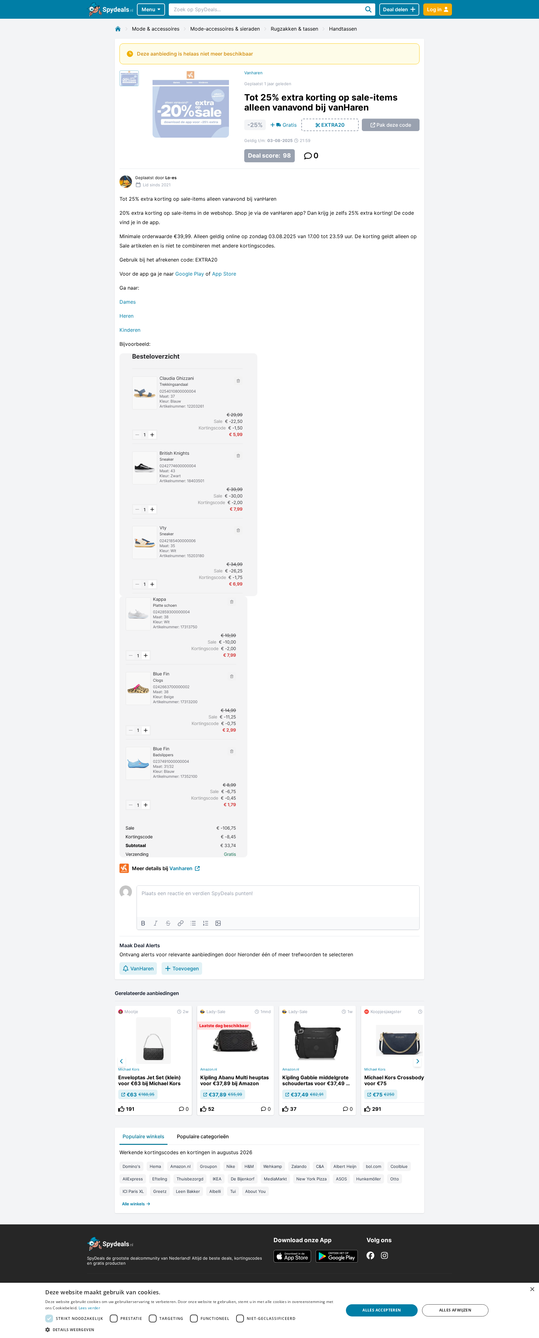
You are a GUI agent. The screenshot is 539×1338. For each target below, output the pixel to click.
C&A (320, 1166)
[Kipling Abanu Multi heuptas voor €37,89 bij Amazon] (235, 1060)
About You (255, 1191)
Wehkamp (272, 1166)
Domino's (131, 1166)
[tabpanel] (269, 1176)
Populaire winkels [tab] (143, 1136)
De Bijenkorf (243, 1178)
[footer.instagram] (384, 1255)
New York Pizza (311, 1178)
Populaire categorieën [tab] (203, 1136)
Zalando (299, 1166)
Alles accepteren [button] (381, 1310)
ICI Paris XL (133, 1191)
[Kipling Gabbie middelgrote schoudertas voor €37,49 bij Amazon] (317, 1060)
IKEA (217, 1178)
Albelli (215, 1191)
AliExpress (133, 1178)
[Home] (118, 29)
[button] (190, 1329)
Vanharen (253, 73)
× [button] (532, 1289)
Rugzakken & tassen (294, 29)
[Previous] (121, 1061)
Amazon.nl (208, 1069)
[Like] (121, 1109)
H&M (249, 1166)
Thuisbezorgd (190, 1178)
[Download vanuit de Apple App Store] (292, 1256)
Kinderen (129, 330)
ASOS (341, 1178)
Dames (127, 302)
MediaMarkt (275, 1178)
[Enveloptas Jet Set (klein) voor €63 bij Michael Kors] (153, 1060)
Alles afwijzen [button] (455, 1310)
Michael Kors (128, 1069)
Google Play (189, 274)
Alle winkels (133, 1203)
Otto (394, 1178)
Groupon (208, 1166)
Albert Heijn (345, 1166)
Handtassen (343, 29)
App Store (224, 274)
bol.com (373, 1166)
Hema (155, 1166)
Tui (233, 1191)
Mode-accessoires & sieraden (225, 29)
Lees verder (89, 1308)
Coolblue (399, 1166)
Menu (148, 9)
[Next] (417, 1061)
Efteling (159, 1178)
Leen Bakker (188, 1191)
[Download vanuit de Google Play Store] (337, 1256)
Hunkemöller (368, 1178)
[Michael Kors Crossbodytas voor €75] (399, 1060)
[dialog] (269, 1310)
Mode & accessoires (155, 29)
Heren (126, 316)
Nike (230, 1166)
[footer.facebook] (370, 1255)
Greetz (160, 1191)
